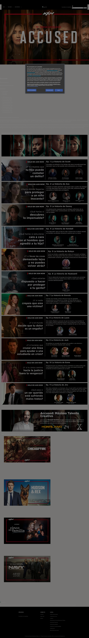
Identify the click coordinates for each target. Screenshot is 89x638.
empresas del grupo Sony (37, 75)
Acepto (58, 90)
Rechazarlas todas (49, 90)
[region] (45, 79)
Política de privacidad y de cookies (52, 70)
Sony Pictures (30, 75)
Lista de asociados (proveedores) (32, 86)
